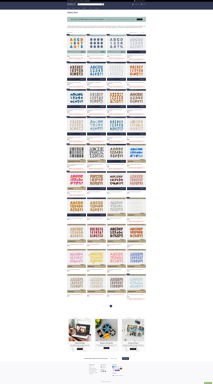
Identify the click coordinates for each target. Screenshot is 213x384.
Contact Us (208, 383)
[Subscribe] (124, 195)
